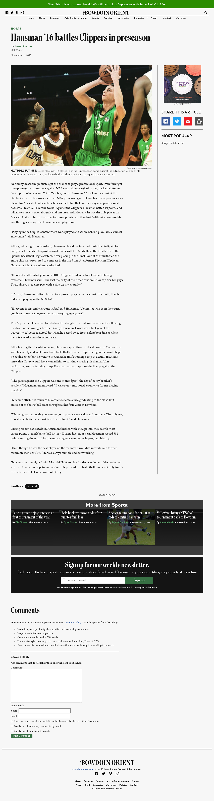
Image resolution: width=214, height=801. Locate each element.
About (154, 18)
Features (54, 18)
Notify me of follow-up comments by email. (38, 726)
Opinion (108, 18)
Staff (87, 785)
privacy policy (140, 587)
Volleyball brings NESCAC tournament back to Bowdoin (176, 515)
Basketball (32, 486)
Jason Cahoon (24, 46)
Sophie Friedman (120, 522)
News (42, 18)
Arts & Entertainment (76, 18)
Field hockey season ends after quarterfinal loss (81, 515)
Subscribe (98, 785)
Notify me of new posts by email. (32, 731)
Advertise (181, 18)
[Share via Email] (188, 121)
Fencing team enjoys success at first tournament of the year (33, 515)
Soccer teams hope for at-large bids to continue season (130, 515)
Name (14, 711)
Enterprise (123, 18)
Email (14, 716)
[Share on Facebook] (166, 121)
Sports (95, 18)
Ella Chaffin (21, 522)
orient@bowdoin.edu (82, 769)
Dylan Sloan (70, 522)
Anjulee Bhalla (167, 522)
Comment (17, 668)
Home (30, 18)
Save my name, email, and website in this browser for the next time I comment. (57, 721)
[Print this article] (199, 121)
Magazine (139, 18)
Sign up (139, 580)
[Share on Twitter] (177, 121)
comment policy (72, 622)
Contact (167, 18)
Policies (123, 785)
